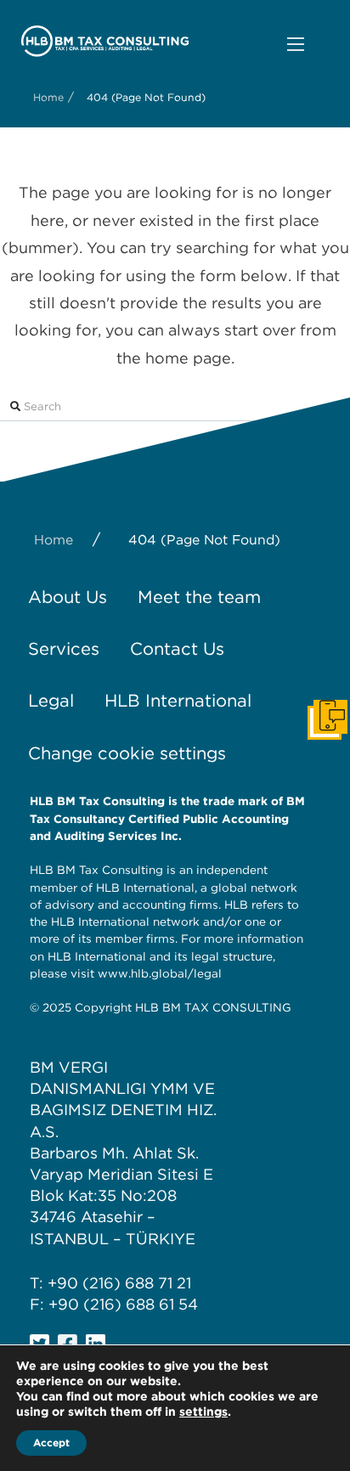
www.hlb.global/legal (160, 973)
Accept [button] (51, 1442)
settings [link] (203, 1411)
